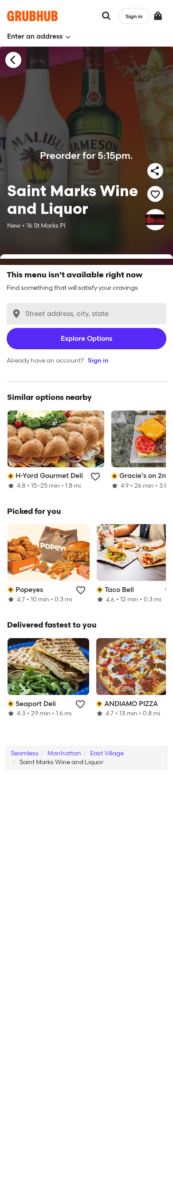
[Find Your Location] (16, 314)
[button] (39, 36)
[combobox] (86, 313)
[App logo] (32, 16)
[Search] (106, 16)
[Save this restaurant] (155, 194)
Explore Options (86, 339)
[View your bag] (158, 16)
